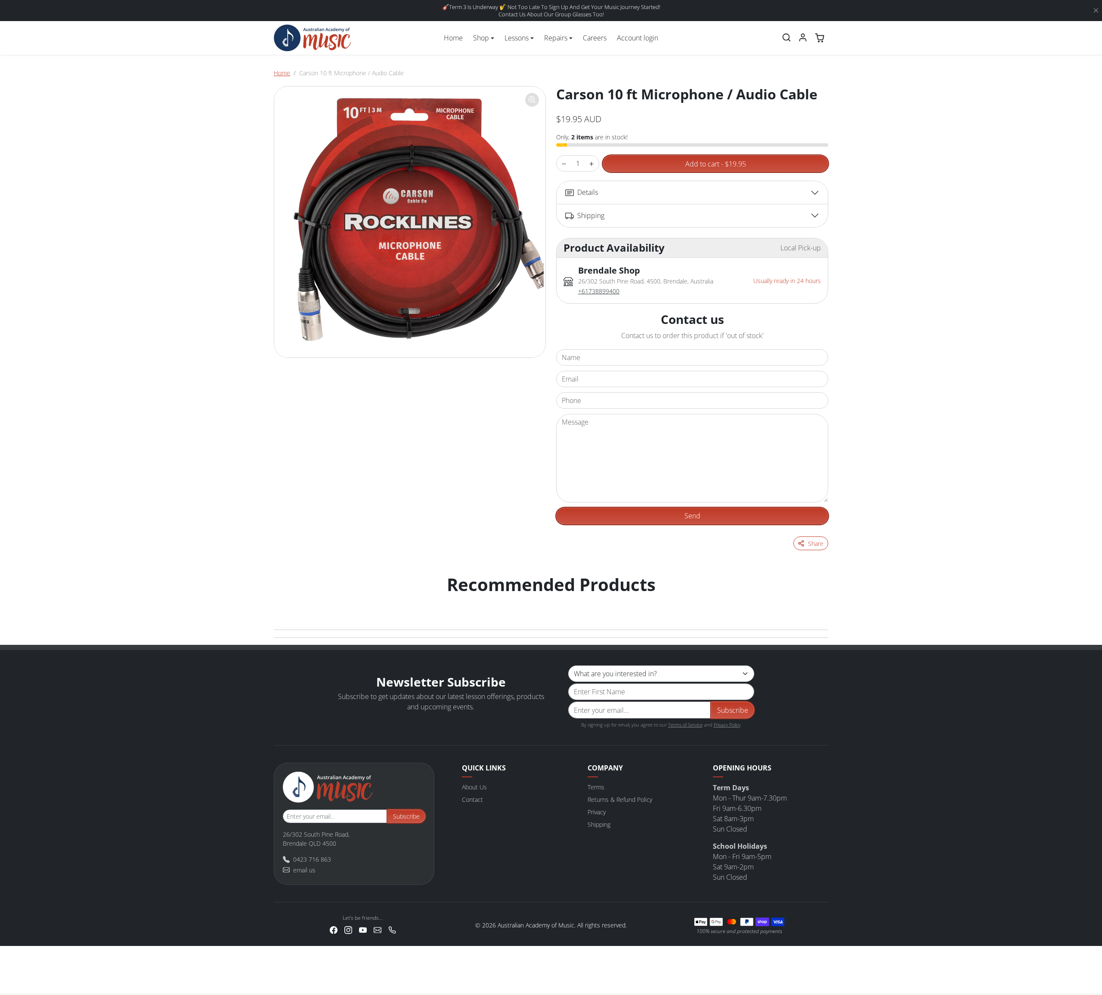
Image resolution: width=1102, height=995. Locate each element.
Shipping (599, 824)
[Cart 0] (819, 38)
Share (815, 543)
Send (692, 516)
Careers (595, 38)
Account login (637, 38)
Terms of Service (685, 724)
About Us (474, 787)
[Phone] (392, 929)
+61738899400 (598, 291)
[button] (786, 37)
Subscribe (732, 710)
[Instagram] (348, 929)
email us (304, 870)
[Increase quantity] (591, 163)
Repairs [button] (555, 38)
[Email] (377, 929)
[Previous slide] (283, 602)
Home (453, 38)
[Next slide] (818, 602)
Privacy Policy (727, 724)
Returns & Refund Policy (620, 799)
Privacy (597, 812)
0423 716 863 (312, 859)
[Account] (803, 37)
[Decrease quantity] (564, 163)
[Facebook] (333, 929)
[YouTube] (363, 929)
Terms (596, 787)
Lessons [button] (517, 38)
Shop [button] (481, 38)
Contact (472, 799)
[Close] (1096, 10)
